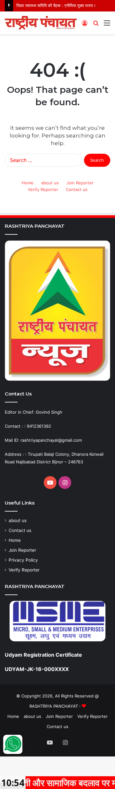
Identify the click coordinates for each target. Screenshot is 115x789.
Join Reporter (80, 182)
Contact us (77, 189)
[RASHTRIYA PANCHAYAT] (41, 23)
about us (50, 182)
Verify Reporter (43, 189)
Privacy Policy (23, 560)
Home (28, 182)
